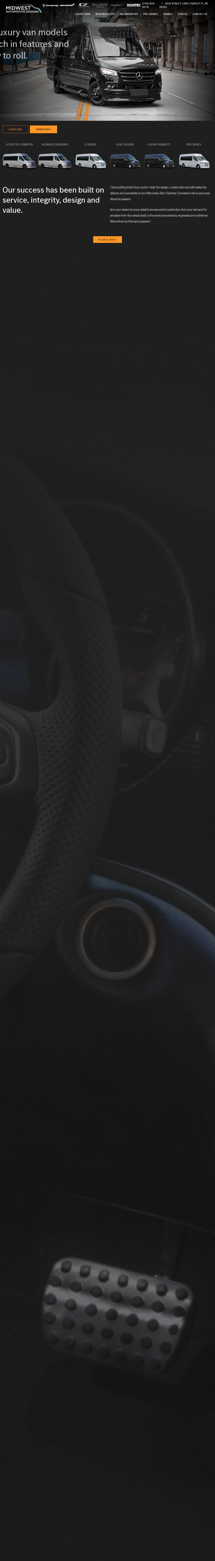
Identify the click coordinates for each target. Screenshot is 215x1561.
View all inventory (26, 68)
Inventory (19, 175)
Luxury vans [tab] (15, 129)
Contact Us (200, 14)
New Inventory (105, 14)
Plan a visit (107, 239)
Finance (168, 14)
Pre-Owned (150, 14)
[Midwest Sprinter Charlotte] (24, 9)
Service (183, 14)
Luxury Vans (82, 14)
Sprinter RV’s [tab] (43, 129)
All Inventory (129, 14)
